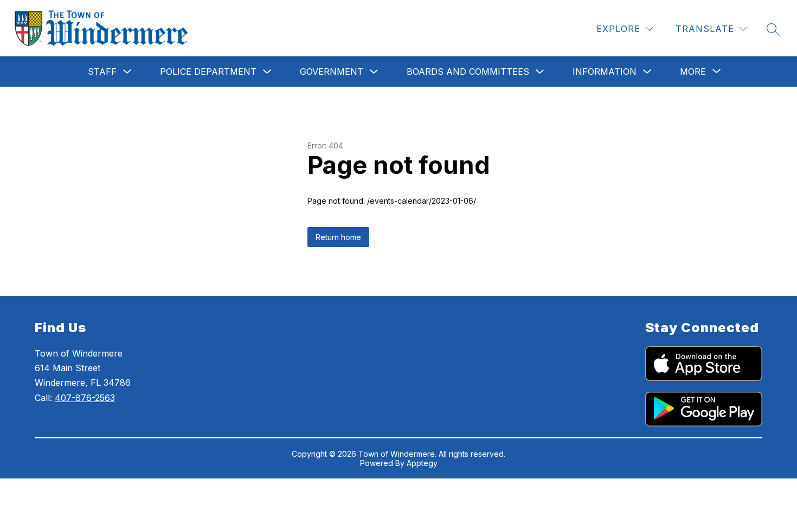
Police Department (208, 71)
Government (331, 71)
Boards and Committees (468, 71)
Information (605, 71)
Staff (102, 71)
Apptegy (422, 463)
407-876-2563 (85, 397)
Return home (338, 237)
